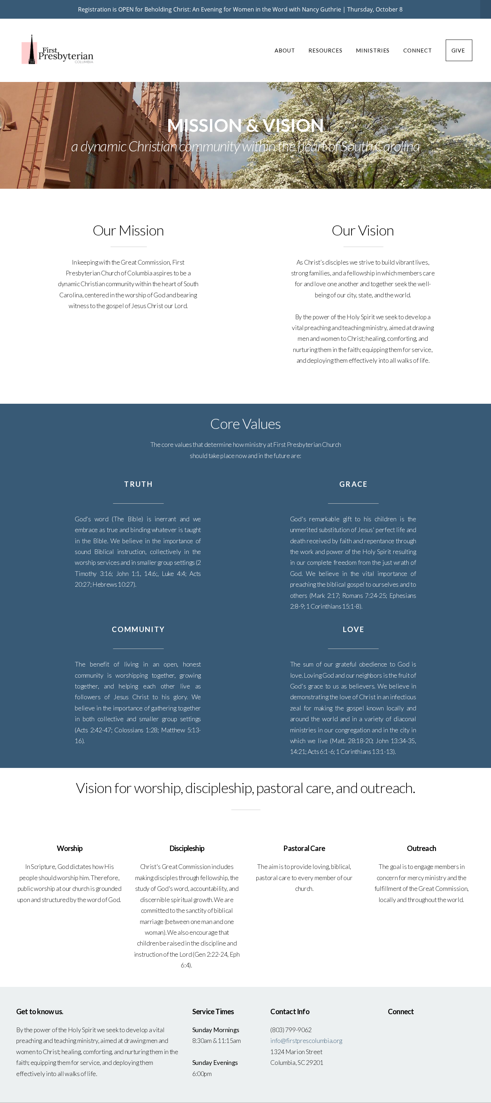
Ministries (373, 50)
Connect (418, 50)
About (285, 50)
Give (459, 50)
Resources (326, 50)
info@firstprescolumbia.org (306, 1040)
